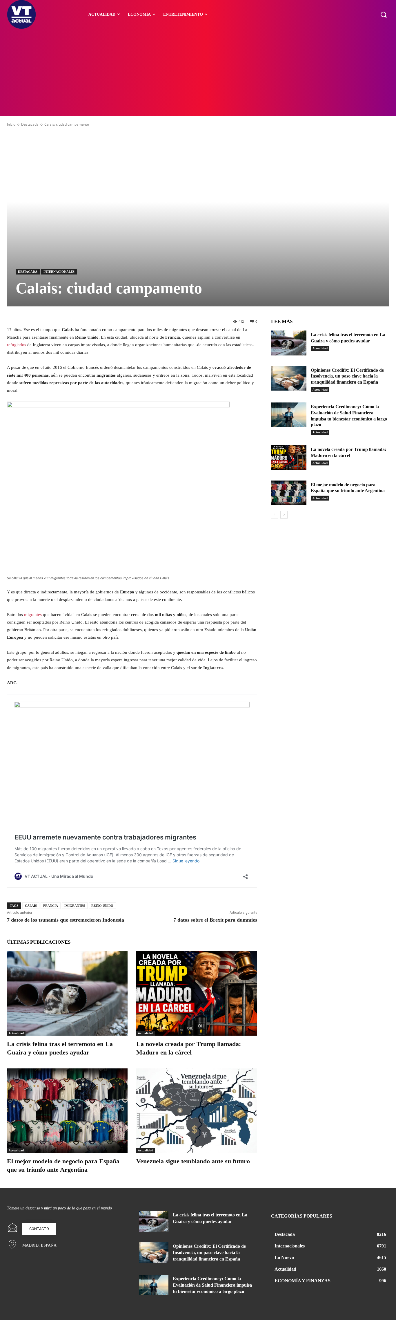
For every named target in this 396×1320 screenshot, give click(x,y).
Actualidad (16, 1033)
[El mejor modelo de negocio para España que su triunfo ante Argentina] (67, 1110)
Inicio (11, 124)
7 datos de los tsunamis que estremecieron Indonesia (65, 920)
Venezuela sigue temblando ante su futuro (193, 1161)
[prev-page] (274, 515)
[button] (383, 14)
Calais (31, 905)
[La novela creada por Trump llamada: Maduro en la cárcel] (196, 993)
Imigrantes (74, 905)
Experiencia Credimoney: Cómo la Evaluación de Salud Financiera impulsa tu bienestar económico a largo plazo (212, 1285)
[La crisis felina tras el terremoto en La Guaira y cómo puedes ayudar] (67, 993)
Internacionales (59, 271)
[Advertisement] (198, 72)
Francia (50, 905)
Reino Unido (102, 905)
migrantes (33, 614)
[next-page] (284, 515)
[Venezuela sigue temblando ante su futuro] (196, 1110)
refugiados (16, 344)
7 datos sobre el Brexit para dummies (215, 920)
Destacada (30, 124)
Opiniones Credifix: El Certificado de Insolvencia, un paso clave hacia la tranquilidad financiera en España (347, 376)
